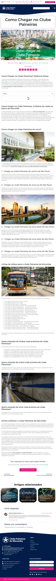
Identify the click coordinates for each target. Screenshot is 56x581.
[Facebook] (30, 574)
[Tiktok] (41, 574)
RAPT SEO (26, 579)
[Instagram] (34, 574)
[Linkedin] (32, 574)
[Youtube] (39, 574)
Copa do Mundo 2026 (28, 500)
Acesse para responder (13, 519)
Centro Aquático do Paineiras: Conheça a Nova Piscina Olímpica (9, 498)
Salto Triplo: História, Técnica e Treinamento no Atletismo (46, 498)
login (16, 527)
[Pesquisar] (49, 8)
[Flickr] (36, 574)
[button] (20, 70)
